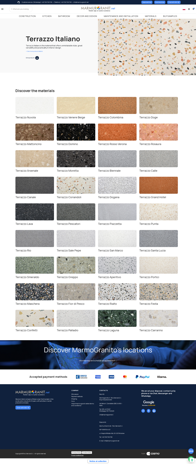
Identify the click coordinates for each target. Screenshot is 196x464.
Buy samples (170, 16)
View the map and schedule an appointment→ (98, 360)
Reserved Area (146, 2)
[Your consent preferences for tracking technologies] (192, 460)
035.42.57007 (106, 409)
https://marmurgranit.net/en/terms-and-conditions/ (82, 405)
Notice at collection (98, 461)
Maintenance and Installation (121, 16)
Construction (27, 16)
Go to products (30, 58)
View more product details (34, 51)
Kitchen (46, 16)
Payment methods (77, 396)
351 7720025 (110, 411)
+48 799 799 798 (46, 2)
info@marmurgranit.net (111, 441)
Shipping (74, 399)
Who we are (74, 394)
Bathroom (64, 16)
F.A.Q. (73, 401)
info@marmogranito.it (106, 415)
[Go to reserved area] (189, 9)
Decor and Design (87, 16)
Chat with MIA (172, 2)
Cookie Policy (87, 452)
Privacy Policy (76, 452)
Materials (150, 16)
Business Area (159, 2)
